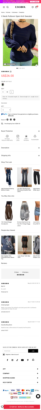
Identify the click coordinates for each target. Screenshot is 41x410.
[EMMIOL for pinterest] (28, 360)
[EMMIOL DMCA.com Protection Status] (25, 398)
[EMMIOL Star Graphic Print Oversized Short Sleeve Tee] (8, 245)
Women (8, 12)
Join (33, 351)
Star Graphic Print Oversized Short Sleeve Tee (7, 257)
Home (2, 12)
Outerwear (15, 12)
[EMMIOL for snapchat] (33, 359)
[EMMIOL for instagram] (12, 360)
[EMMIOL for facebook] (7, 360)
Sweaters (21, 12)
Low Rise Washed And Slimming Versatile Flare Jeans (24, 190)
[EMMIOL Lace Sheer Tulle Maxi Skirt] (25, 245)
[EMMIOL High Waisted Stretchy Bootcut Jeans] (8, 177)
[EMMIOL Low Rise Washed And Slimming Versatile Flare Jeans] (24, 177)
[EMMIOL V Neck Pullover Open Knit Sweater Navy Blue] (3, 85)
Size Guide (4, 103)
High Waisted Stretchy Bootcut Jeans (7, 189)
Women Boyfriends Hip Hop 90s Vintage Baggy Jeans (23, 223)
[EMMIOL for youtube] (22, 360)
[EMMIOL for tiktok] (17, 360)
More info (11, 115)
